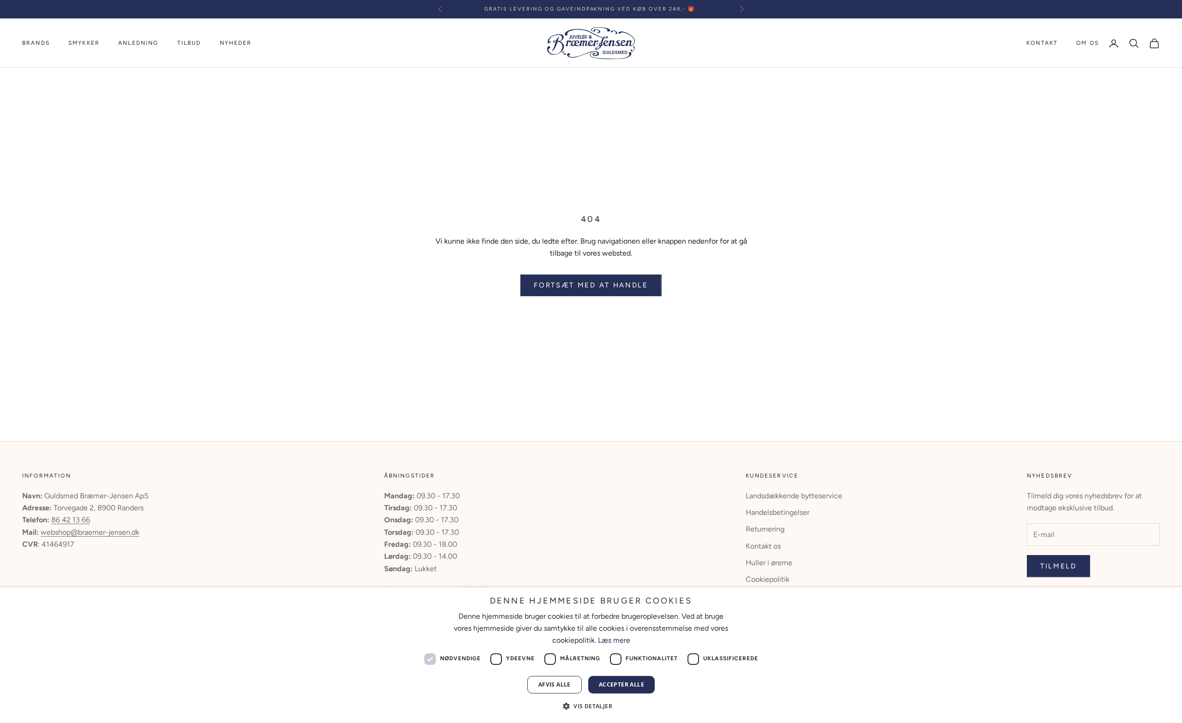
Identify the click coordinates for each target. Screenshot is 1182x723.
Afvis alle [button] (554, 684)
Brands (36, 43)
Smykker (84, 43)
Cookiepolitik (768, 579)
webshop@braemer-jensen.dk (90, 532)
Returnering (765, 529)
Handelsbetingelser (777, 512)
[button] (591, 706)
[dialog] (591, 655)
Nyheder (236, 43)
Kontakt (1042, 43)
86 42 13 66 (70, 519)
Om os (1087, 43)
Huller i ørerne (769, 562)
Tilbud (189, 43)
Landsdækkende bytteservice (794, 495)
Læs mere (614, 640)
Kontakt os (763, 546)
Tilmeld (1058, 566)
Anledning (138, 43)
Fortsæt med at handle (591, 285)
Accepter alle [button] (621, 684)
